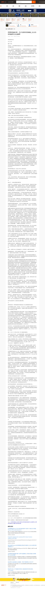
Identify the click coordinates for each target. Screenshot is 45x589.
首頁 (6, 28)
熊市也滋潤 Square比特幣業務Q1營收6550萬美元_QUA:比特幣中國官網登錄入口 (22, 546)
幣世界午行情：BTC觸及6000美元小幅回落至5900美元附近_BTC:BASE (20, 570)
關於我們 (17, 582)
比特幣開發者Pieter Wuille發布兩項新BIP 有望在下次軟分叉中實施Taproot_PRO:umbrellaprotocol (22, 529)
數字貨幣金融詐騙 (17, 523)
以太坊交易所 (18, 587)
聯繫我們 (12, 582)
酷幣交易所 (10, 28)
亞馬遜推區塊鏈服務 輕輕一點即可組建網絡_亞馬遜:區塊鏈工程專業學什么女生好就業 (22, 554)
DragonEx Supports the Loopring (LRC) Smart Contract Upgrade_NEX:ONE (20, 537)
